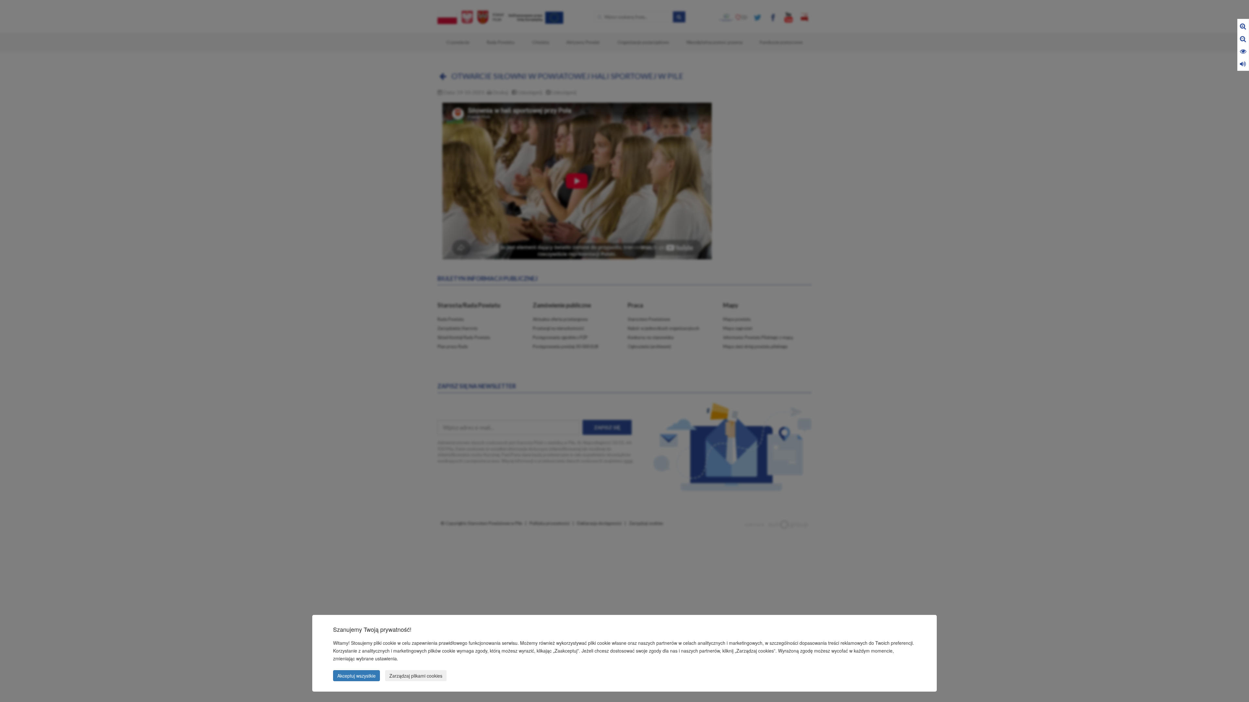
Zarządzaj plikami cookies (415, 675)
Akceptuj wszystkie (356, 675)
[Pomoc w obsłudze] (1243, 63)
